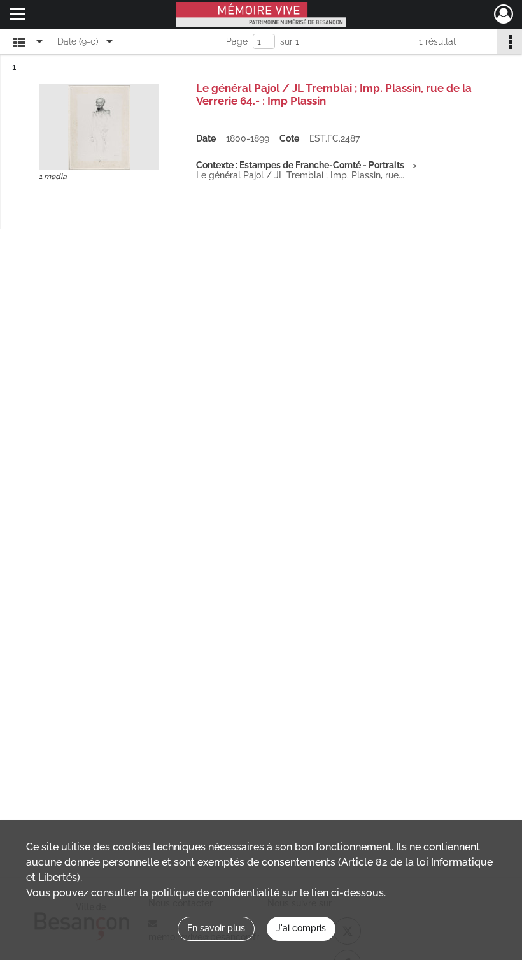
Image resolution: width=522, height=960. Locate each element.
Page (237, 41)
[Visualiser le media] (99, 127)
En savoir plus (216, 928)
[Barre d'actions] (509, 41)
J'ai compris (301, 928)
